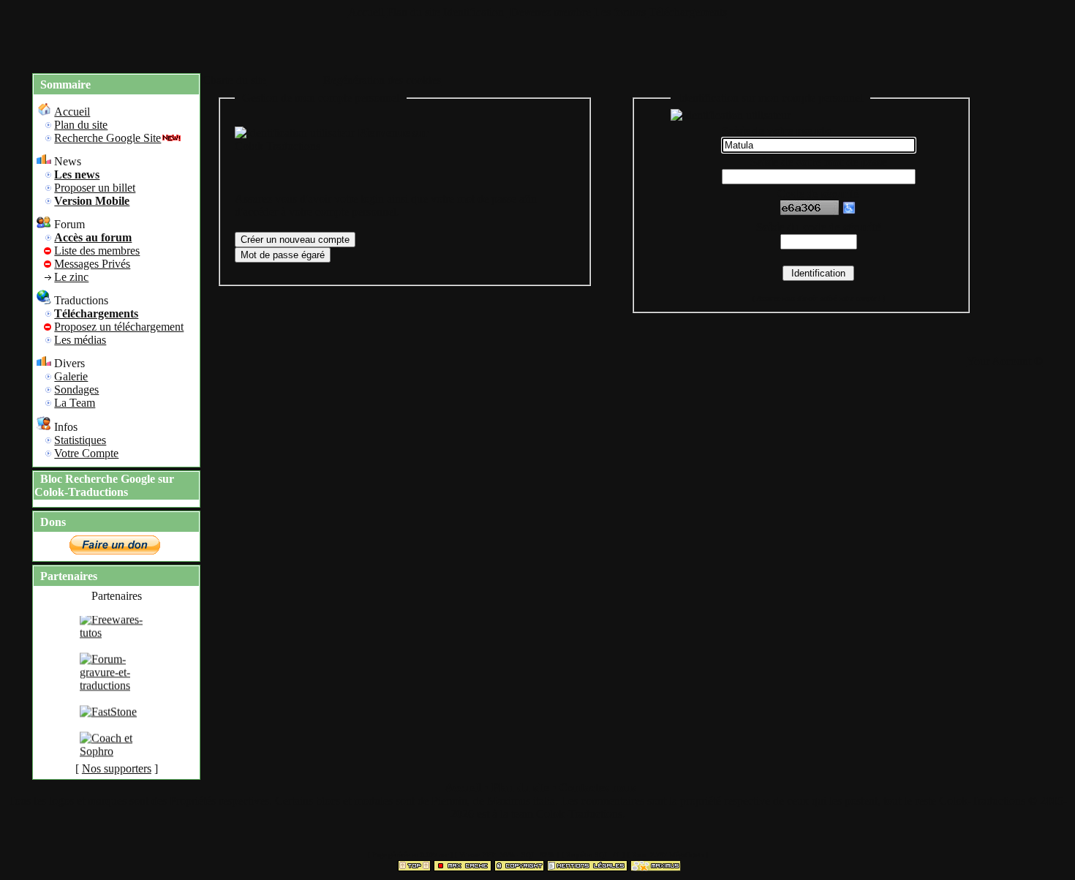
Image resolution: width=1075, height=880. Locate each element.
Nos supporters (116, 768)
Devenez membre (550, 12)
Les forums (620, 12)
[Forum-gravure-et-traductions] (116, 690)
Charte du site (234, 80)
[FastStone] (108, 716)
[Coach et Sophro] (116, 756)
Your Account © (1005, 361)
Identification (475, 12)
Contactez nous (597, 787)
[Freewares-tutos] (116, 637)
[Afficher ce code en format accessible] (849, 211)
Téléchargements (688, 12)
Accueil (366, 12)
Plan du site (413, 12)
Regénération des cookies (382, 80)
